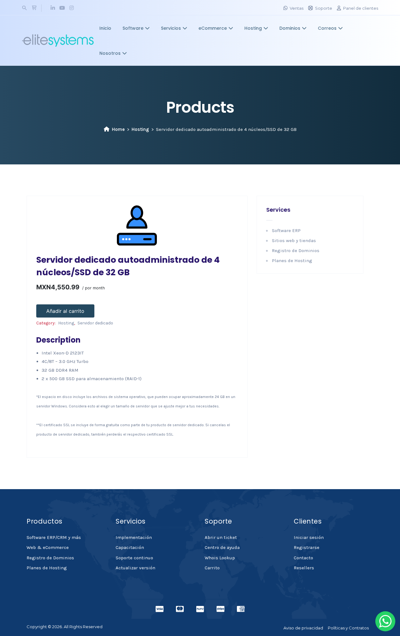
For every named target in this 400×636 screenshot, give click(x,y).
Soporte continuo (134, 558)
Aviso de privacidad (303, 627)
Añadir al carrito (65, 311)
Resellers (304, 568)
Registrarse (306, 547)
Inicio (105, 28)
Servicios (171, 28)
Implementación (134, 537)
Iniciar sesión (309, 537)
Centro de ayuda (222, 547)
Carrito (212, 568)
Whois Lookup (220, 558)
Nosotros (110, 53)
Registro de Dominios (295, 250)
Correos (327, 28)
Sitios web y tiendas (294, 240)
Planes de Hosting (292, 260)
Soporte (323, 8)
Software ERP (286, 230)
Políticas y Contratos (348, 627)
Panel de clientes (360, 8)
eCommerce (212, 28)
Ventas (296, 8)
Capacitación (130, 547)
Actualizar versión (135, 568)
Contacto (303, 558)
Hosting (253, 28)
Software (132, 28)
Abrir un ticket (221, 537)
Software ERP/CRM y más (54, 537)
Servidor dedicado (95, 323)
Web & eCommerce (48, 547)
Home (118, 129)
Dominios (289, 28)
